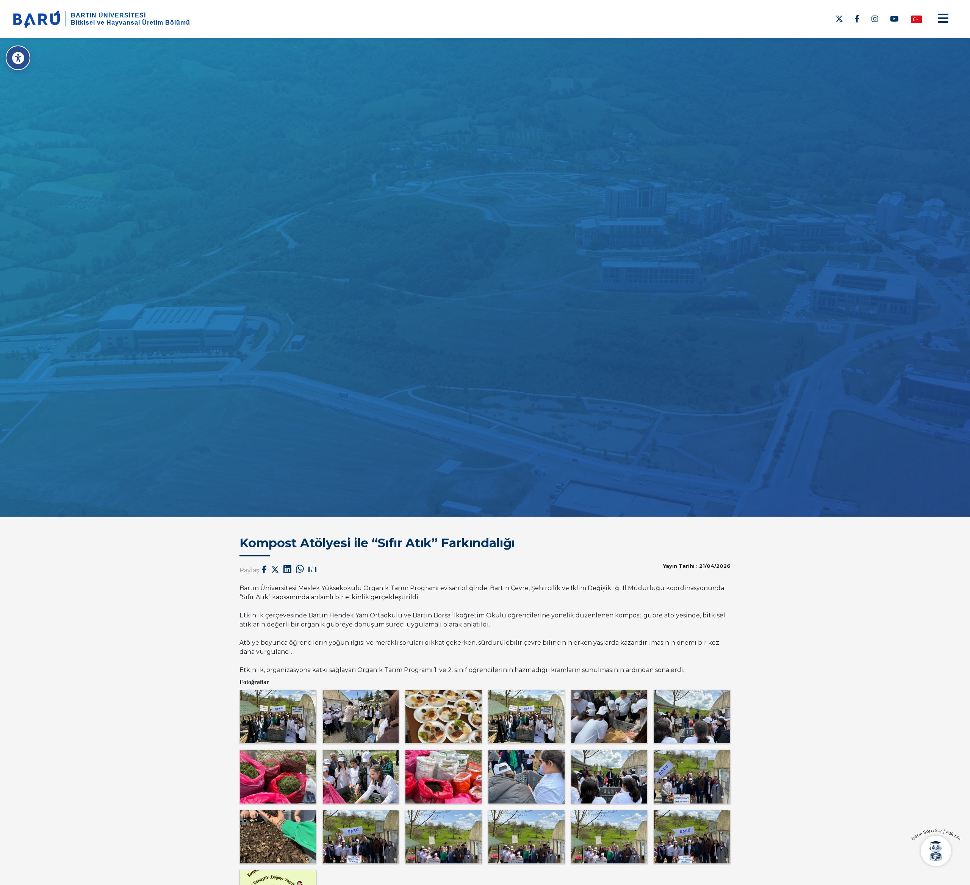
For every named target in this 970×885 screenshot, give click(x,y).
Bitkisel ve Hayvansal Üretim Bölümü (130, 22)
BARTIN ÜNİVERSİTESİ (108, 15)
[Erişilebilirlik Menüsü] (18, 57)
